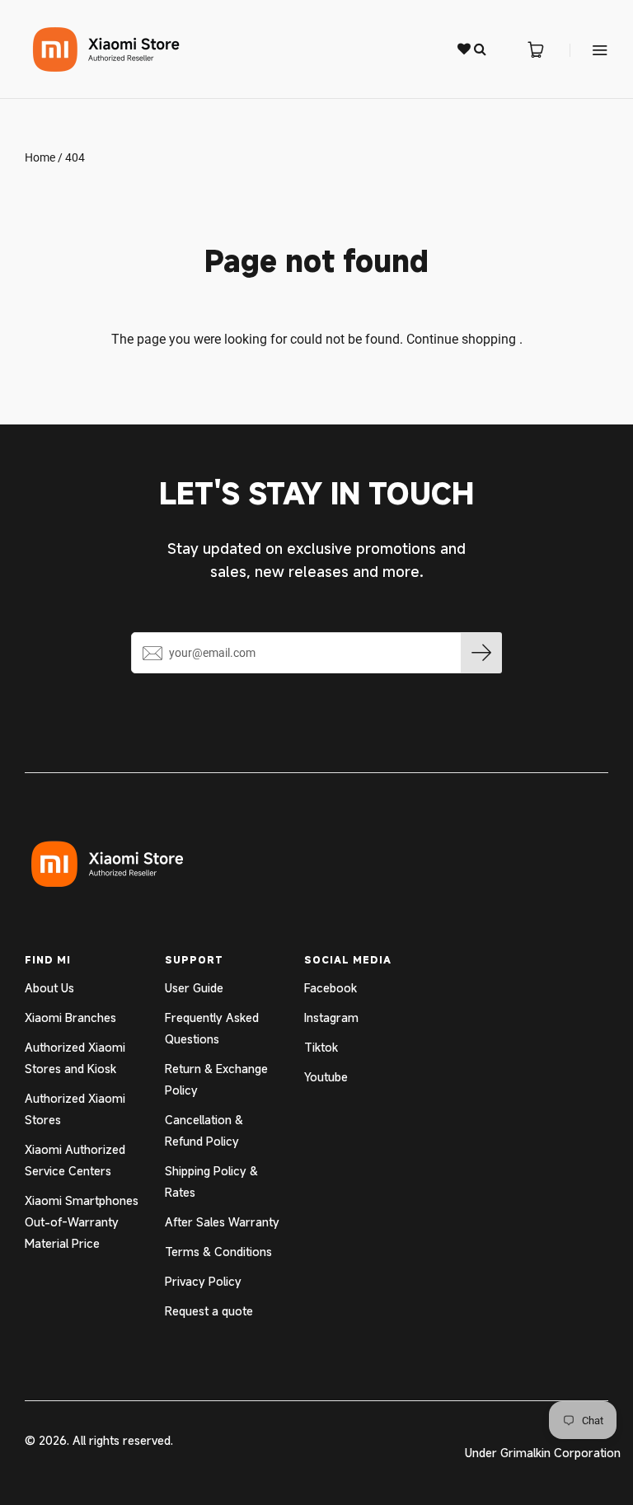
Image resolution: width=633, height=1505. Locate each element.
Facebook (330, 988)
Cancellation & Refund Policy (204, 1130)
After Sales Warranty (222, 1222)
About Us (49, 988)
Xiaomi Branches (70, 1017)
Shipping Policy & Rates (211, 1181)
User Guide (194, 988)
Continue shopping (461, 339)
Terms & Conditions (218, 1251)
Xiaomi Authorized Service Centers (75, 1160)
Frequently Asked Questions (212, 1028)
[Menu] (589, 50)
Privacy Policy (203, 1281)
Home (40, 157)
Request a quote (209, 1311)
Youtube (326, 1077)
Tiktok (321, 1047)
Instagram (331, 1017)
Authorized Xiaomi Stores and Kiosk (75, 1057)
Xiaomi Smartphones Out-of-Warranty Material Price (81, 1222)
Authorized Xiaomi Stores (75, 1109)
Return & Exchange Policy (216, 1079)
